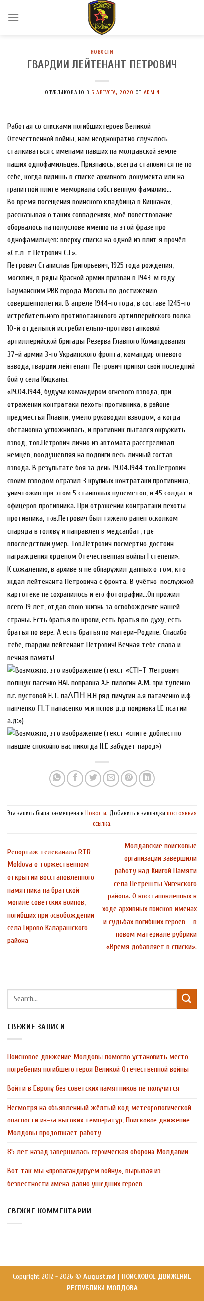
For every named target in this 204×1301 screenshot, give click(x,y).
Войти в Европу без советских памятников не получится (93, 1088)
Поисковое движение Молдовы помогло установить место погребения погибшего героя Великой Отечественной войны (98, 1063)
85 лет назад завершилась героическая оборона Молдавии (97, 1151)
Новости (102, 52)
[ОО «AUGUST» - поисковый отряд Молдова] (102, 17)
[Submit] (187, 998)
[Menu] (13, 17)
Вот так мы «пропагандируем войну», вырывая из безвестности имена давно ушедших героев (84, 1177)
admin (152, 93)
